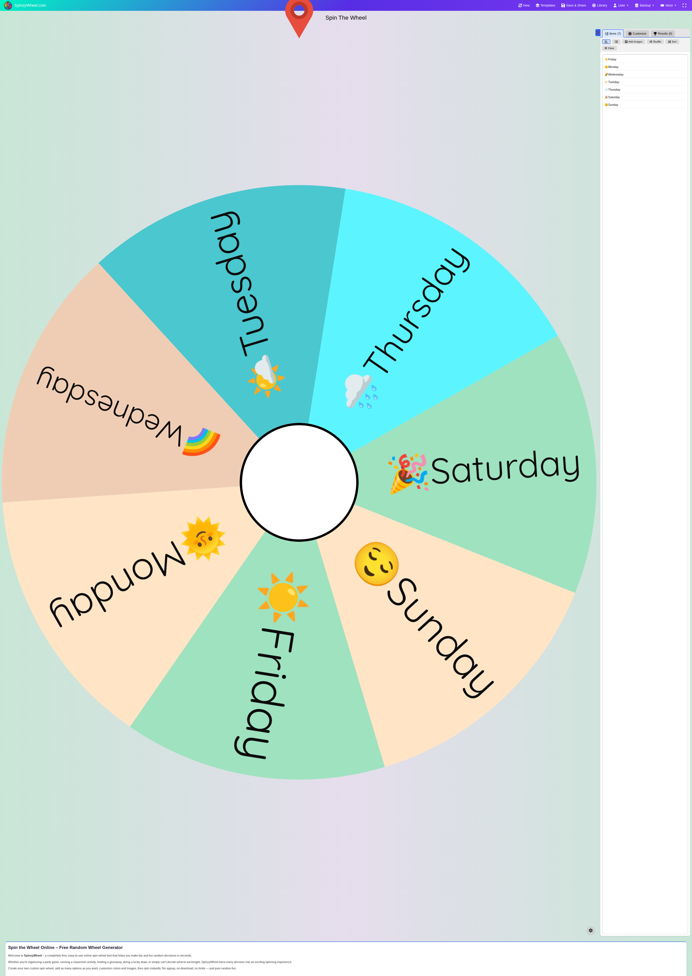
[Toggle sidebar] (597, 32)
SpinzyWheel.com (30, 5)
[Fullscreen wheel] (684, 5)
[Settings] (591, 930)
